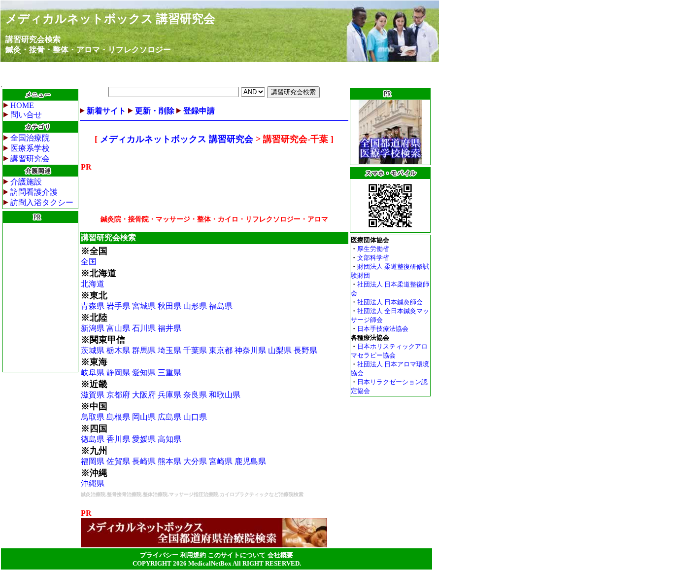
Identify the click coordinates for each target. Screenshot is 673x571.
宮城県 (144, 306)
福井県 (169, 328)
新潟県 (92, 328)
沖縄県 (92, 483)
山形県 (195, 306)
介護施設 (26, 182)
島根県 (118, 417)
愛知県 (144, 372)
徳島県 (92, 439)
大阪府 (144, 395)
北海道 (92, 284)
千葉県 (195, 350)
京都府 (118, 395)
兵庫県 (169, 395)
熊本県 (169, 461)
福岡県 (92, 461)
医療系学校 (30, 148)
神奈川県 (250, 350)
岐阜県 (92, 372)
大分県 (195, 461)
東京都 (221, 350)
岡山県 (144, 417)
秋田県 (169, 306)
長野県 (305, 350)
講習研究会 (30, 158)
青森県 (92, 306)
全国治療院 (30, 138)
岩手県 (118, 306)
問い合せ (26, 114)
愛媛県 (144, 439)
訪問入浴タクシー (41, 202)
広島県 (169, 417)
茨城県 (92, 350)
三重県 (169, 372)
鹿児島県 (250, 461)
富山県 (118, 328)
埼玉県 (169, 350)
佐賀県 (118, 461)
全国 (89, 261)
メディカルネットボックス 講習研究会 (110, 18)
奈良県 (195, 395)
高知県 (169, 439)
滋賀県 (92, 395)
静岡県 (118, 372)
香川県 (118, 439)
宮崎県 (221, 461)
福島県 (221, 306)
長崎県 (144, 461)
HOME (22, 105)
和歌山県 (224, 395)
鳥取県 (92, 417)
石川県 (144, 328)
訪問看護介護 (34, 192)
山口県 (195, 417)
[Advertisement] (40, 297)
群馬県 (144, 350)
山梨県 (280, 350)
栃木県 (118, 350)
